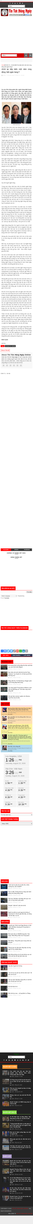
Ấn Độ (7, 781)
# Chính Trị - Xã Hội (10, 346)
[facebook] (10, 3)
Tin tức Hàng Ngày (12, 357)
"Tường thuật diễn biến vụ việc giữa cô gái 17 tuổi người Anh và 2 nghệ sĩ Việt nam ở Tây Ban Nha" (20, 1125)
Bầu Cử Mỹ (5, 704)
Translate (6, 598)
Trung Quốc (21, 795)
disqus (16, 549)
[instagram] (26, 1060)
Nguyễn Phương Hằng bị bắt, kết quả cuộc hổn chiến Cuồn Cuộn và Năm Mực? (20, 1171)
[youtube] (15, 3)
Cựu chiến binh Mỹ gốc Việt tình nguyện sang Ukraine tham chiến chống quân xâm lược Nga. (20, 1073)
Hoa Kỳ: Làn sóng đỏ (14, 746)
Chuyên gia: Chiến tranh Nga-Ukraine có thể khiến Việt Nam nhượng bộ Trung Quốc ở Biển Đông (19, 927)
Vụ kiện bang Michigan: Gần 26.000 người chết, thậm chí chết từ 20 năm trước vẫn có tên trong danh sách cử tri (19, 727)
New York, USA (9, 788)
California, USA (22, 781)
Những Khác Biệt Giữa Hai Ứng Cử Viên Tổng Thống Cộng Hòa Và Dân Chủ (19, 709)
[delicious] (28, 1060)
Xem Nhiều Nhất (16, 656)
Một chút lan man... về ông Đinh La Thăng (19, 993)
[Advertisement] (16, 35)
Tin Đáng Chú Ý (7, 662)
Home (3, 65)
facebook (27, 549)
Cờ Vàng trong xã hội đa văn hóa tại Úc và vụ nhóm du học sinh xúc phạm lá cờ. (20, 1081)
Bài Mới (6, 655)
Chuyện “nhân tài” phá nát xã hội (17, 905)
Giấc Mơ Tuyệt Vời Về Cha (15, 966)
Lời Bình (27, 655)
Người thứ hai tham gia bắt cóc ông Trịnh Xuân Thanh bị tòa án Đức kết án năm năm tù (20, 1162)
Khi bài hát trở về (12, 986)
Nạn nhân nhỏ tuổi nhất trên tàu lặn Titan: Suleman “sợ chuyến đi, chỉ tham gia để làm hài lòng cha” (20, 674)
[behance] (23, 1060)
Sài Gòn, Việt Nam (14, 769)
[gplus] (9, 1060)
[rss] (17, 3)
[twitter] (12, 3)
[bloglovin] (20, 3)
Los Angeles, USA (14, 756)
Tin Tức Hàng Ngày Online (19, 355)
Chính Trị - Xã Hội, (20, 75)
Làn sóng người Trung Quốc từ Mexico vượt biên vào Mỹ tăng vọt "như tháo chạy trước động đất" (20, 689)
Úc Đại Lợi (8, 795)
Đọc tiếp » (10, 714)
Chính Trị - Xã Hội (10, 65)
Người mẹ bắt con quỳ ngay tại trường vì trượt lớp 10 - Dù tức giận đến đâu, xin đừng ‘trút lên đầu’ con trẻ (20, 914)
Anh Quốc (21, 788)
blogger (5, 549)
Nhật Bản (7, 802)
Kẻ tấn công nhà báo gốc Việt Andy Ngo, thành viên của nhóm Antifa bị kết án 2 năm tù (20, 1189)
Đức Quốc (21, 802)
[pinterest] (22, 3)
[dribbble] (18, 1060)
